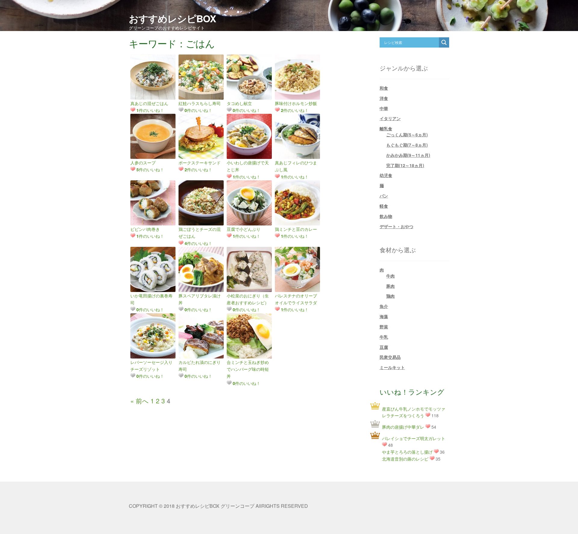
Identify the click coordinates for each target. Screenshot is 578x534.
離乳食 (386, 129)
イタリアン (390, 118)
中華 (384, 108)
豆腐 (384, 347)
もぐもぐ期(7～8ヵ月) (407, 145)
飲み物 (386, 216)
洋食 (384, 98)
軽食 (384, 206)
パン (384, 196)
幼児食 (386, 175)
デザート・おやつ (396, 226)
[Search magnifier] (444, 42)
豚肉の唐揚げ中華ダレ (403, 427)
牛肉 (390, 276)
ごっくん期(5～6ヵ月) (407, 135)
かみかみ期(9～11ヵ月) (408, 155)
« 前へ (139, 400)
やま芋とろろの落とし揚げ (407, 452)
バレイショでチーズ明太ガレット (413, 438)
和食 (384, 88)
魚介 (384, 306)
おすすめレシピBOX (172, 18)
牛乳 (384, 337)
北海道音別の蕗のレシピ (405, 459)
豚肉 (390, 286)
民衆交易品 (390, 357)
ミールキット (392, 367)
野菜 (384, 327)
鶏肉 (390, 296)
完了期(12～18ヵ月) (405, 165)
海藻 (384, 316)
